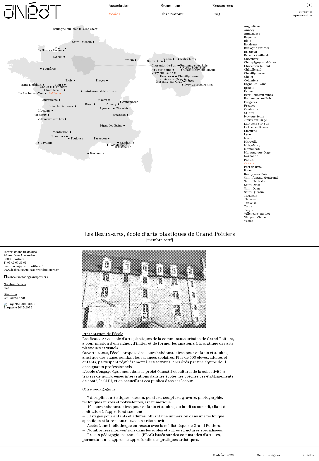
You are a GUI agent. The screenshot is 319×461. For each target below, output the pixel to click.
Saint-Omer (252, 185)
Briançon (250, 52)
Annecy (249, 30)
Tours (248, 206)
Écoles (114, 14)
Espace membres (302, 15)
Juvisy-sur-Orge (255, 120)
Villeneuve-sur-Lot (257, 214)
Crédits (308, 455)
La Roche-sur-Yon (256, 124)
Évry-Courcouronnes (258, 95)
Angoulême (252, 26)
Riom (248, 170)
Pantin (248, 160)
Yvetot (248, 221)
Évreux (248, 91)
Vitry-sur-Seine (255, 217)
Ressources (222, 6)
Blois (247, 41)
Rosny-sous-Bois (255, 174)
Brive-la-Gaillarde (256, 55)
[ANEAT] (32, 18)
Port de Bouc (253, 167)
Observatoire (172, 14)
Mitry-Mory (252, 145)
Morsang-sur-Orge (257, 152)
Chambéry (251, 59)
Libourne (250, 131)
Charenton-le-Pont (257, 66)
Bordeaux (250, 44)
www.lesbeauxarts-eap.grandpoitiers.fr (31, 270)
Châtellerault (253, 70)
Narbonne (251, 156)
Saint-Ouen (252, 188)
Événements (171, 6)
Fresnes (249, 106)
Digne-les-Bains (255, 84)
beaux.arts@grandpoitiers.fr (24, 266)
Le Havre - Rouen (256, 127)
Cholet (248, 77)
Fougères (250, 102)
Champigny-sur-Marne (260, 62)
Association (119, 6)
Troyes (248, 210)
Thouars (250, 199)
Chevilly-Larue (254, 73)
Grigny (249, 113)
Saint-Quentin (254, 192)
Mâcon (248, 138)
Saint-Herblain (254, 181)
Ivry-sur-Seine (254, 116)
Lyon (247, 134)
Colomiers (251, 80)
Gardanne (251, 109)
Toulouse (250, 203)
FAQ (216, 14)
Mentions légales (268, 455)
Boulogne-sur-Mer (256, 48)
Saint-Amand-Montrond (261, 178)
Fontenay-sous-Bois (258, 98)
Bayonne (250, 37)
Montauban (252, 149)
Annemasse (252, 34)
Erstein (249, 88)
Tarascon (250, 196)
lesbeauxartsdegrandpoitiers (27, 277)
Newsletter (305, 12)
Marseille (250, 142)
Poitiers (249, 163)
